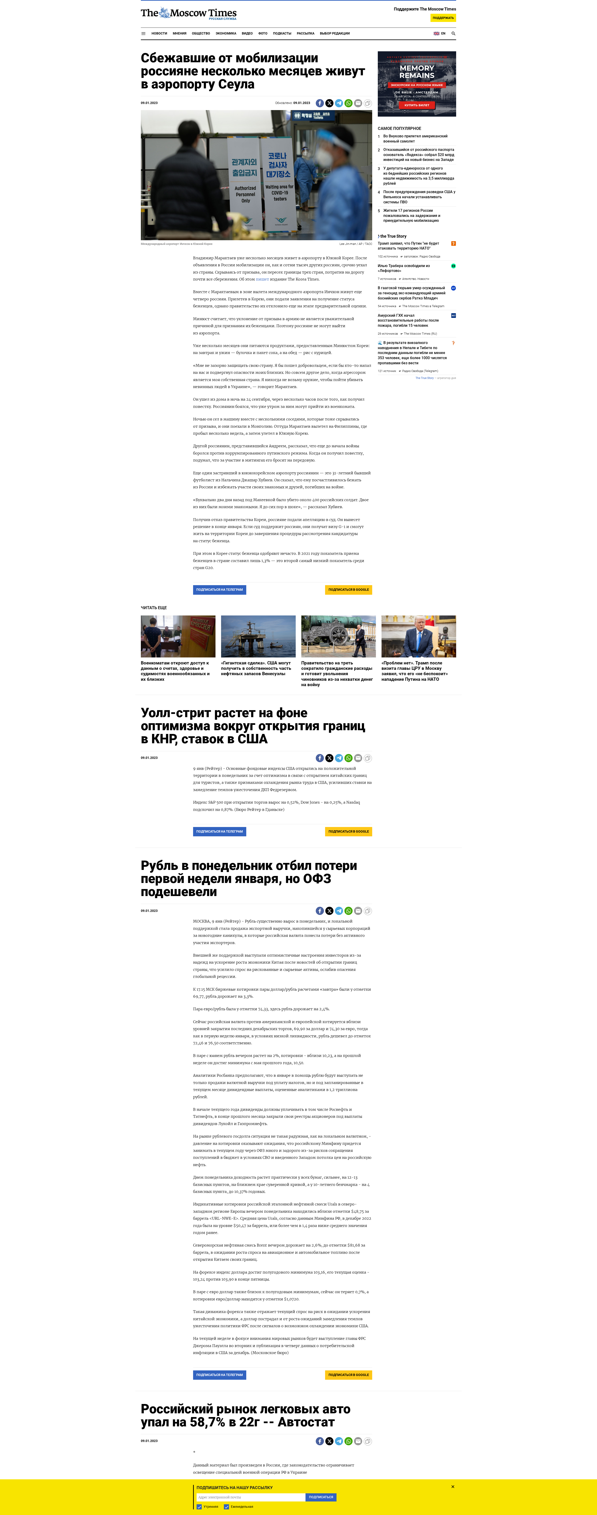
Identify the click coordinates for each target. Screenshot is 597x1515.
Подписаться (298, 785)
